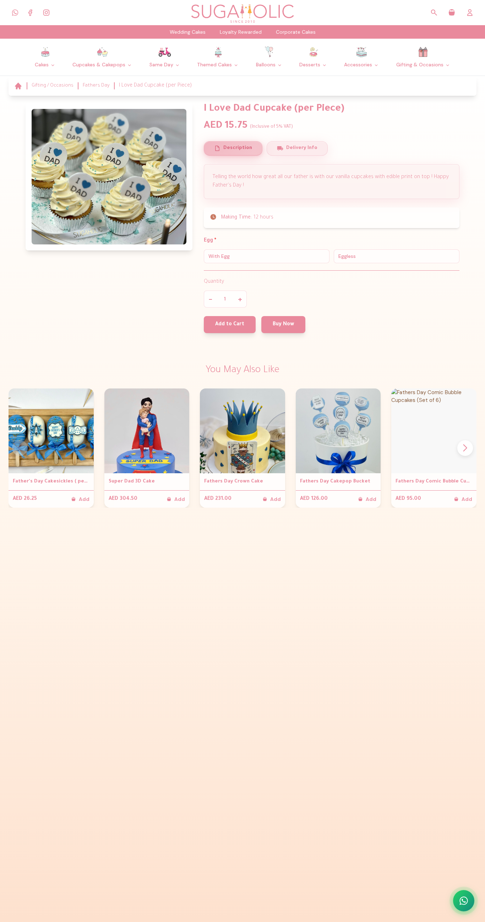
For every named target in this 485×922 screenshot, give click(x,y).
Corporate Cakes (296, 32)
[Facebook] (30, 12)
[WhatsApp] (15, 12)
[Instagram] (46, 12)
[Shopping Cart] (452, 13)
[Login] (470, 13)
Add (84, 499)
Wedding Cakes (188, 32)
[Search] (434, 13)
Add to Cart (229, 324)
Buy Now (283, 324)
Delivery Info (301, 148)
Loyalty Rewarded (241, 32)
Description (237, 148)
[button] (465, 448)
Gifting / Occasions (52, 85)
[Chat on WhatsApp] (463, 900)
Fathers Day (96, 85)
